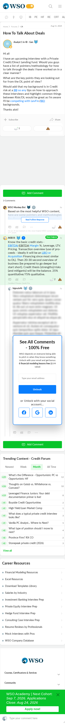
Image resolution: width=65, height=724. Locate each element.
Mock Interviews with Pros (20, 634)
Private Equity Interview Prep (21, 606)
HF (42, 17)
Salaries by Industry (16, 593)
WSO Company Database (19, 640)
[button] (55, 120)
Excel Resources (14, 579)
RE (49, 17)
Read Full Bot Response (35, 220)
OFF (56, 17)
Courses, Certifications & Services (21, 673)
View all (7, 551)
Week (23, 467)
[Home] (14, 6)
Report (24, 227)
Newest (9, 467)
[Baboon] (25, 288)
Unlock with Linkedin (50, 412)
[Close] (58, 695)
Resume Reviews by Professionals (23, 627)
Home (5, 27)
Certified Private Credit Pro (19, 283)
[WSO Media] (21, 17)
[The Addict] (29, 207)
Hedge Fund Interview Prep (20, 613)
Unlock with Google (37, 412)
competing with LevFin (24, 101)
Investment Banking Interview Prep (24, 600)
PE (35, 17)
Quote (17, 227)
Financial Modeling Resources (21, 572)
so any (20, 90)
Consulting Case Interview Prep (22, 620)
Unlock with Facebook (24, 412)
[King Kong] (36, 42)
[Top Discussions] (13, 17)
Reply (10, 227)
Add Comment (35, 193)
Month (37, 467)
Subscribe (13, 120)
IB (30, 17)
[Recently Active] (6, 17)
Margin (34, 245)
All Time (51, 467)
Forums (14, 27)
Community (10, 683)
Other (31, 227)
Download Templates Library (21, 586)
